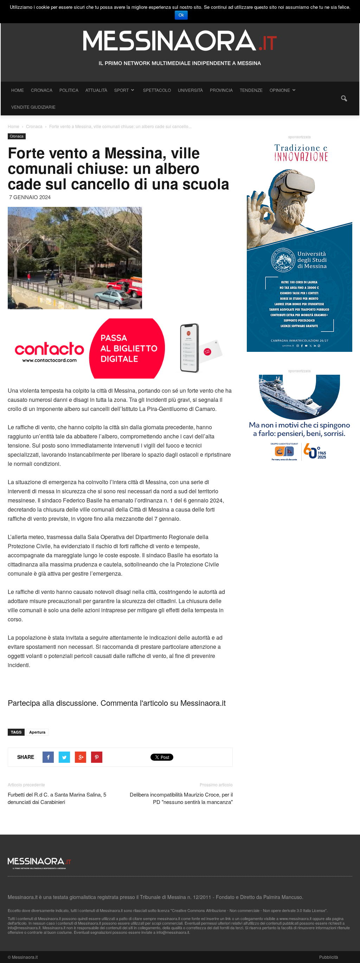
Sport (121, 90)
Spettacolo (157, 90)
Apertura (37, 732)
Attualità (96, 90)
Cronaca (41, 90)
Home (17, 90)
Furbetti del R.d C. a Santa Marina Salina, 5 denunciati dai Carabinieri (57, 798)
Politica (68, 90)
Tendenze (251, 90)
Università (190, 90)
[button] (343, 98)
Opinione (280, 90)
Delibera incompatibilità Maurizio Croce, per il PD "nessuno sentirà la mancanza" (181, 798)
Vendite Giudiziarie (33, 107)
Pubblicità (328, 957)
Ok (181, 15)
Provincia (221, 90)
